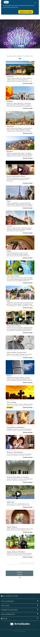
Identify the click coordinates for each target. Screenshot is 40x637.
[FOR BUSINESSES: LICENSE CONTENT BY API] (20, 22)
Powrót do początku (26, 563)
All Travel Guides (10, 596)
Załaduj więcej (19, 573)
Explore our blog (25, 12)
